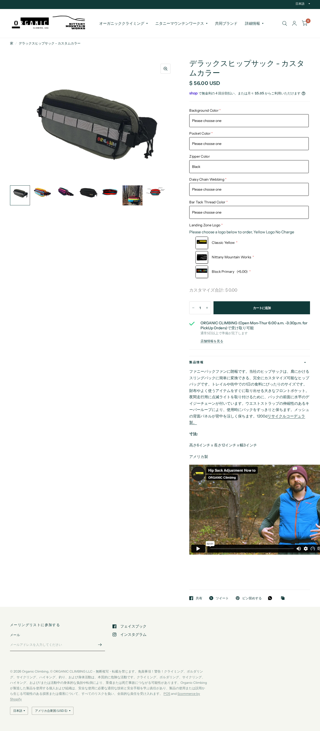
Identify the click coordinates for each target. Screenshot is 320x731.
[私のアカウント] (294, 23)
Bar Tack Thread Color (207, 202)
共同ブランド (226, 23)
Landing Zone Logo (204, 225)
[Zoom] (165, 69)
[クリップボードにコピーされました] (284, 598)
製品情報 (196, 362)
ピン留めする (252, 598)
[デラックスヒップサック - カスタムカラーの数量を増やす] (207, 308)
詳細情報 (252, 23)
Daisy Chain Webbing (206, 179)
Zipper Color (199, 156)
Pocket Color (199, 133)
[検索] (285, 23)
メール (15, 635)
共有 (199, 598)
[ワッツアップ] (271, 598)
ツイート (222, 598)
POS (167, 694)
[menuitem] (124, 23)
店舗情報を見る (211, 341)
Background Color (203, 110)
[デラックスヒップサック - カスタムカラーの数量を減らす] (193, 308)
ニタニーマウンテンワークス (179, 23)
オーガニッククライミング (121, 23)
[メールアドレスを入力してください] (100, 644)
